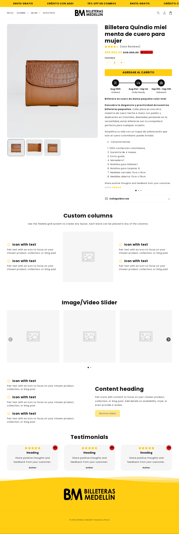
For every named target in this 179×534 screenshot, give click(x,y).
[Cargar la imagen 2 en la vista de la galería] (34, 147)
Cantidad (110, 58)
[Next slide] (168, 339)
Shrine (107, 520)
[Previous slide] (10, 339)
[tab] (136, 190)
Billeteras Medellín (85, 520)
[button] (22, 13)
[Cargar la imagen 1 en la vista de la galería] (16, 147)
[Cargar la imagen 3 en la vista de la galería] (52, 147)
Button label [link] (107, 413)
